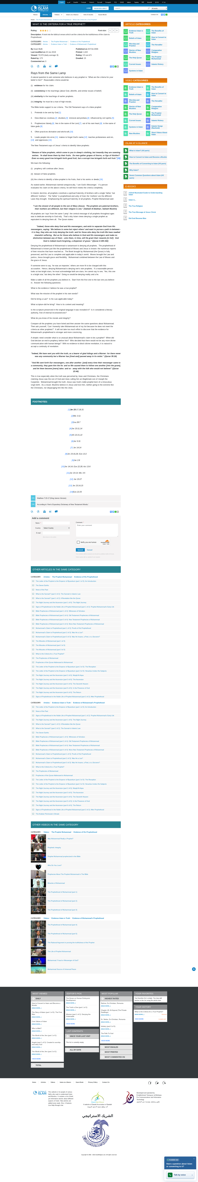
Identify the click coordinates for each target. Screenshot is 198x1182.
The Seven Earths (42, 585)
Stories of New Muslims (135, 51)
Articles (45, 15)
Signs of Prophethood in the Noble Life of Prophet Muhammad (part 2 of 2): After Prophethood (70, 696)
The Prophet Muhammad (44, 20)
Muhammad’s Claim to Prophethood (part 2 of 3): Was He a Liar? (59, 632)
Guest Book (102, 15)
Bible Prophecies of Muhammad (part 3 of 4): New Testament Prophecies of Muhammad (68, 619)
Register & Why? (100, 8)
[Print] (44, 66)
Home (35, 15)
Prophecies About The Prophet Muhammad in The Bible (68, 874)
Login (89, 8)
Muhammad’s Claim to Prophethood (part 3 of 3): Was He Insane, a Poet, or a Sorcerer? (68, 637)
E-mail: (38, 533)
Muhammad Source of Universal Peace (62, 969)
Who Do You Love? (55, 865)
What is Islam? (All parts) (139, 151)
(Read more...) (36, 1008)
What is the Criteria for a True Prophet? (50, 654)
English (62, 2)
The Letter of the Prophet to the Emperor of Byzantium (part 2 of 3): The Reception (66, 667)
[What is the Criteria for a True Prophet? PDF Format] (50, 66)
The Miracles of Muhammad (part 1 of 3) (50, 641)
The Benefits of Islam (157, 32)
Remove (164, 1014)
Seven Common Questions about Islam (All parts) (146, 176)
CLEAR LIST (162, 1019)
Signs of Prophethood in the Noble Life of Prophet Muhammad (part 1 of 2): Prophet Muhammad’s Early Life (75, 607)
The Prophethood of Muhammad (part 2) (62, 901)
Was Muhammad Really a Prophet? (60, 839)
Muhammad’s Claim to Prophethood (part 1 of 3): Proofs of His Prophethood (63, 628)
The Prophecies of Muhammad (47, 658)
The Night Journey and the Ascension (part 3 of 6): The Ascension (60, 679)
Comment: (80, 522)
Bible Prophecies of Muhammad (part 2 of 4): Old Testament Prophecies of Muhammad (67, 615)
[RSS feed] (164, 1083)
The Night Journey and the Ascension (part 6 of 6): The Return (58, 692)
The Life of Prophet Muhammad (59, 951)
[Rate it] (32, 66)
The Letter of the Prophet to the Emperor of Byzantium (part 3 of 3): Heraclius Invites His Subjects (71, 671)
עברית (163, 2)
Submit (80, 550)
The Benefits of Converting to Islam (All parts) (147, 164)
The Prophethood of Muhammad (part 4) (62, 925)
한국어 (157, 2)
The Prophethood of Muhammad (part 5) (62, 934)
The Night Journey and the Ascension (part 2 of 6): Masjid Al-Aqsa (60, 675)
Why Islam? (134, 170)
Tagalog (136, 2)
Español (75, 2)
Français (83, 2)
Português (108, 2)
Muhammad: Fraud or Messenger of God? (63, 960)
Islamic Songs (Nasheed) (157, 127)
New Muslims (134, 133)
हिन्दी (143, 2)
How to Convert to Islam (158, 38)
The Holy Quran (135, 58)
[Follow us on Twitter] (157, 1083)
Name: (38, 523)
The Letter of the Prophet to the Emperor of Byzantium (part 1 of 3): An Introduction (66, 581)
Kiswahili (149, 2)
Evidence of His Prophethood (62, 20)
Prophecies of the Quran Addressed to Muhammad (54, 662)
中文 (115, 2)
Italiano (129, 2)
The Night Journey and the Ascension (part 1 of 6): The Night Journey (61, 602)
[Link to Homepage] (39, 8)
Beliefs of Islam (135, 38)
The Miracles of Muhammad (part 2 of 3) (50, 645)
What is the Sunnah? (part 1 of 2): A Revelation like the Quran (58, 598)
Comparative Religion (156, 51)
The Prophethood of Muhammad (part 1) (62, 892)
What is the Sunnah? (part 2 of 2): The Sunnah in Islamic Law (58, 594)
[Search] (149, 8)
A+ (117, 30)
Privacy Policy (93, 1082)
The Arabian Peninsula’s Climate (47, 814)
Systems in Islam (136, 71)
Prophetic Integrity (54, 847)
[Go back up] (194, 969)
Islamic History (157, 64)
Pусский (99, 2)
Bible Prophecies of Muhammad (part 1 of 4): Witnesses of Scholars (60, 611)
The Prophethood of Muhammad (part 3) (62, 910)
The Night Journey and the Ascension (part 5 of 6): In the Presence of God (63, 688)
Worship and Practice (134, 45)
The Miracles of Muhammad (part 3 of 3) (50, 649)
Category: (36, 42)
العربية (68, 2)
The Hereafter (156, 45)
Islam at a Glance (72, 15)
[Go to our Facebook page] (150, 1083)
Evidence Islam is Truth (59, 44)
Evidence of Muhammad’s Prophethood (83, 44)
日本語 (122, 2)
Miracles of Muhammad (56, 883)
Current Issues (135, 64)
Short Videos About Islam (159, 133)
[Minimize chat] (193, 1158)
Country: (38, 528)
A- (110, 30)
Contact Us (154, 14)
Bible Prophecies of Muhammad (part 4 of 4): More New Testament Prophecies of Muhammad (70, 624)
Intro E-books (88, 15)
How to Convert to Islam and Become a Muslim (148, 157)
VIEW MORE (36, 1059)
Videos (57, 15)
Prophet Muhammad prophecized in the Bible (64, 856)
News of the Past (42, 590)
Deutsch (91, 2)
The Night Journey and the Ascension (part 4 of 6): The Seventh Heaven (62, 684)
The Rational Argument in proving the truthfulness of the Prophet (71, 942)
